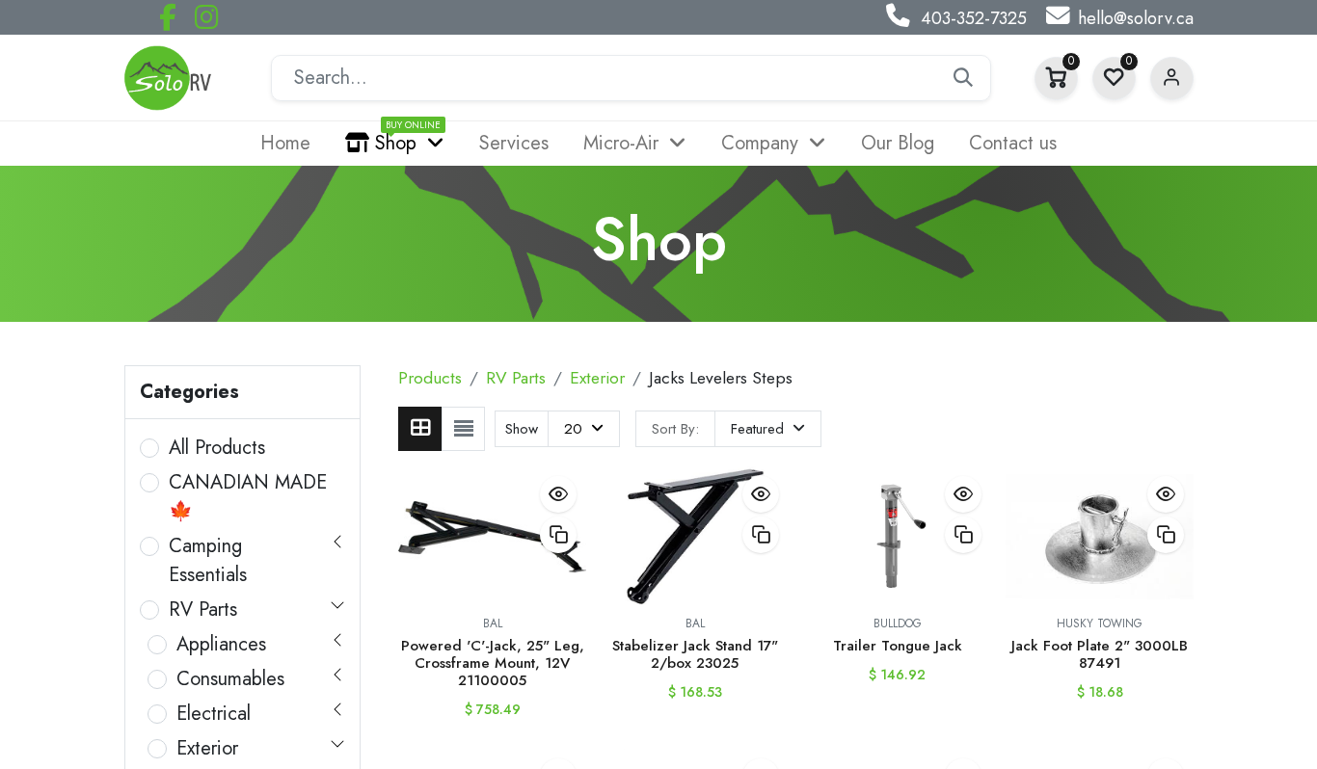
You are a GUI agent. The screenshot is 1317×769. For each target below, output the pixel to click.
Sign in (1172, 78)
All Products (217, 448)
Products (430, 377)
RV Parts (203, 609)
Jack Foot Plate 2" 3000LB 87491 (1099, 654)
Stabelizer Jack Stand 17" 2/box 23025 (695, 654)
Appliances (221, 644)
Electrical (213, 714)
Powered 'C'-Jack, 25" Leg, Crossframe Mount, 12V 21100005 (492, 663)
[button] (767, 429)
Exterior (207, 748)
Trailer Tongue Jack (897, 645)
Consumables (230, 679)
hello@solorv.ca (1136, 18)
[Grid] (420, 429)
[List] (463, 429)
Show (521, 428)
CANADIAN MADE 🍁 (248, 496)
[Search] (963, 78)
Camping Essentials (208, 560)
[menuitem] (285, 143)
